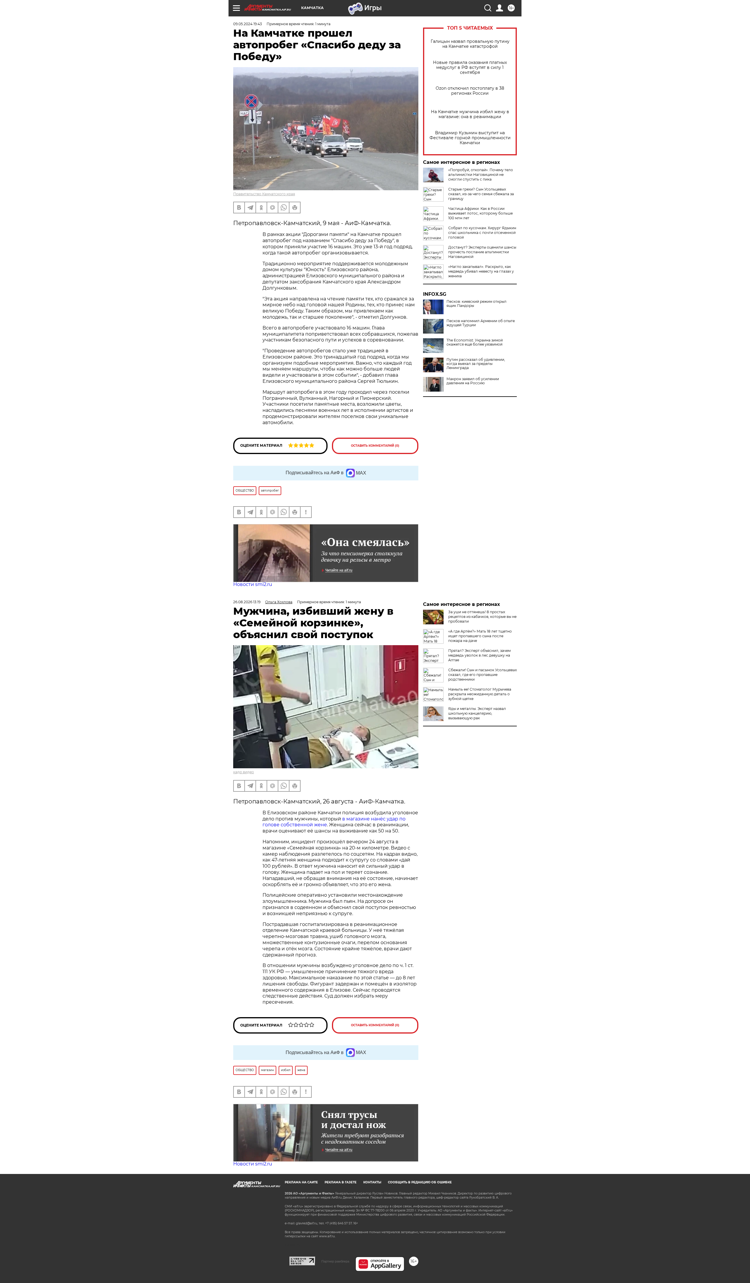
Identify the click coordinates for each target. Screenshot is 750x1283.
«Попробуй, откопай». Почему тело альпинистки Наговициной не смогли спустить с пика (480, 174)
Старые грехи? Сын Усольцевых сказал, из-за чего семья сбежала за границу (481, 194)
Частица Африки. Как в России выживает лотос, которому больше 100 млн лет (480, 213)
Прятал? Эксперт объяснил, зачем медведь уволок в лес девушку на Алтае (479, 655)
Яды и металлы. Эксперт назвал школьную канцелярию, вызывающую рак (477, 713)
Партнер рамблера (335, 1261)
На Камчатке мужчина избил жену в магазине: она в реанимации (470, 114)
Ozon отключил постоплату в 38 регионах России (470, 91)
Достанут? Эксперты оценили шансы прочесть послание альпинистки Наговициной (482, 252)
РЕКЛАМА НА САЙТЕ (301, 1182)
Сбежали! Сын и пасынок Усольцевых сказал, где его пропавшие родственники (482, 675)
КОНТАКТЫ (372, 1182)
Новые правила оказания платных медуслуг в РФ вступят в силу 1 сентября (470, 67)
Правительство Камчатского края (264, 194)
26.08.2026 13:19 (246, 602)
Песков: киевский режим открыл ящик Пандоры (476, 304)
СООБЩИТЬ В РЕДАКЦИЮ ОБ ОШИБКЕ (420, 1182)
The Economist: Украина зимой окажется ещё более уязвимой (474, 342)
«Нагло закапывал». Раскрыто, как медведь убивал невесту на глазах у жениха (481, 271)
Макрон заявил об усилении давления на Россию (472, 381)
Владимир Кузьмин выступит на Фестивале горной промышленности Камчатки (470, 137)
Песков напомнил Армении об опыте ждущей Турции (480, 323)
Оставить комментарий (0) (375, 446)
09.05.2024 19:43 (247, 24)
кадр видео (243, 772)
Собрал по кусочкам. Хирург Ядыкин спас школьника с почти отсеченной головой (482, 232)
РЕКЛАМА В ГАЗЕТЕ (341, 1182)
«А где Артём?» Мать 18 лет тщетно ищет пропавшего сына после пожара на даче (480, 636)
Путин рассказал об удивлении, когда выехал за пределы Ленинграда (475, 364)
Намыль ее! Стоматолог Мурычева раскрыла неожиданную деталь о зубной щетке (479, 694)
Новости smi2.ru (252, 584)
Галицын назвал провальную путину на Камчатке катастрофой (470, 44)
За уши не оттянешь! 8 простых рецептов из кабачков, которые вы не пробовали (482, 616)
